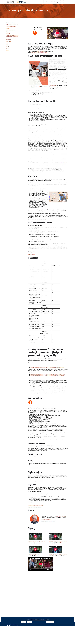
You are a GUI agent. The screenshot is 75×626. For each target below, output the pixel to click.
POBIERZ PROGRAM (31, 254)
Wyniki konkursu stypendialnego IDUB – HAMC (35, 505)
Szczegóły (30, 502)
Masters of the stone (64, 162)
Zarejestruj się (35, 35)
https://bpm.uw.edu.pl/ (37, 480)
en (57, 0)
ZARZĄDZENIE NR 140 (34, 467)
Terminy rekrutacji (8, 41)
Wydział (46, 1)
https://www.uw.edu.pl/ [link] (40, 51)
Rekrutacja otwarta (53, 85)
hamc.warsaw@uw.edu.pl (47, 519)
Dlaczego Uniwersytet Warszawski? (11, 26)
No (29, 622)
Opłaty (7, 43)
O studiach (7, 28)
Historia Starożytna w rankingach (10, 23)
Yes (23, 622)
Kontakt (7, 48)
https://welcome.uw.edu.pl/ (38, 481)
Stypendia (7, 46)
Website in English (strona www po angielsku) (48, 521)
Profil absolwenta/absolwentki (10, 30)
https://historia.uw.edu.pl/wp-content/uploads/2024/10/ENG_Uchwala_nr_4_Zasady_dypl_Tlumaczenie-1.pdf (47, 367)
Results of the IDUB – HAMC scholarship (34, 507)
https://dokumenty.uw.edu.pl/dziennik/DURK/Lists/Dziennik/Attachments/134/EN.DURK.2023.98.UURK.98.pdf (47, 374)
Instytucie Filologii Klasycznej (49, 132)
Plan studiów (8, 33)
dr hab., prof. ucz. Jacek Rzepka (61, 516)
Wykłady (8, 50)
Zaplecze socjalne (8, 44)
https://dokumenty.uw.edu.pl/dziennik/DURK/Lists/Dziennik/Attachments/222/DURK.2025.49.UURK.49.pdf (47, 375)
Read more (50, 622)
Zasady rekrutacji (8, 39)
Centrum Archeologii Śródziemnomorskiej (45, 127)
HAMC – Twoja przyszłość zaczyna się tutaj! (12, 24)
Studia (52, 1)
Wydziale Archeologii (32, 127)
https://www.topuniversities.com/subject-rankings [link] (39, 52)
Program (7, 31)
